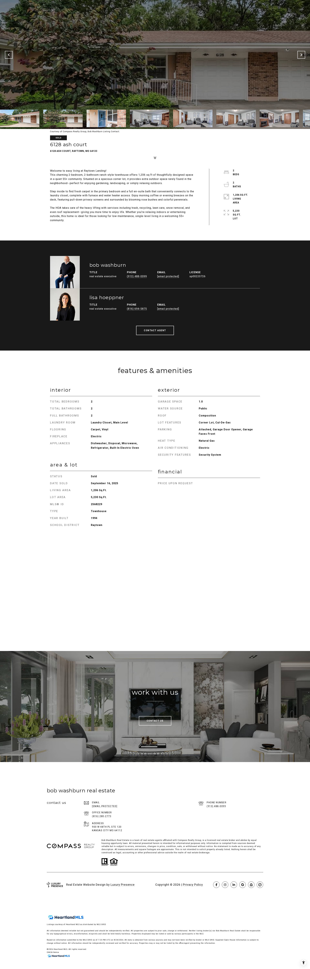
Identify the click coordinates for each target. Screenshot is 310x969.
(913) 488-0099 (137, 276)
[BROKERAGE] (260, 884)
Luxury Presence (123, 884)
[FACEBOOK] (216, 884)
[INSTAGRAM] (225, 884)
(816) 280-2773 (101, 816)
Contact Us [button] (155, 720)
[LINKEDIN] (234, 884)
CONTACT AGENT (155, 330)
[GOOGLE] (242, 884)
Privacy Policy (193, 884)
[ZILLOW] (251, 884)
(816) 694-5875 (137, 308)
